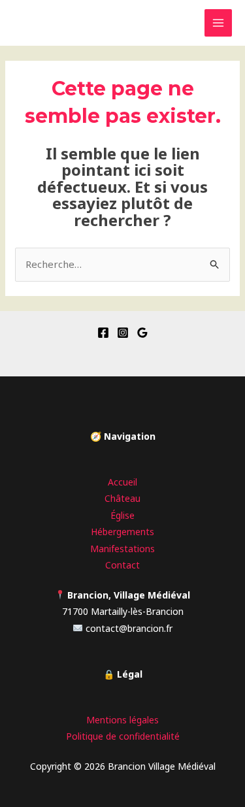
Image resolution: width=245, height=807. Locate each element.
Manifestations (122, 548)
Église (122, 515)
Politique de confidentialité (123, 736)
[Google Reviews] (142, 332)
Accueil (122, 482)
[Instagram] (123, 332)
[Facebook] (103, 332)
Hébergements (122, 531)
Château (122, 498)
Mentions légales (122, 720)
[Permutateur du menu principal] (218, 23)
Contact (122, 565)
